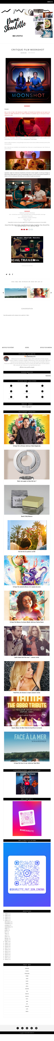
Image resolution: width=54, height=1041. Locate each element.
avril (6, 935)
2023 (6, 919)
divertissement (25, 281)
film (29, 281)
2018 (6, 946)
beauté (27, 981)
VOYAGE (27, 976)
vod (41, 281)
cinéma (12, 281)
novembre (7, 923)
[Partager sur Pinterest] (9, 274)
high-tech (27, 993)
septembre (8, 927)
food (27, 991)
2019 (6, 945)
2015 (6, 951)
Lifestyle (32, 281)
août (6, 928)
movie (39, 281)
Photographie (27, 973)
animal (27, 978)
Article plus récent (8, 347)
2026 (6, 914)
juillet (6, 930)
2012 (6, 956)
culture (20, 281)
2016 (6, 949)
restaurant (27, 1006)
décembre (7, 922)
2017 (6, 948)
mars (6, 936)
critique (16, 281)
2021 (6, 941)
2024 (6, 917)
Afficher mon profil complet (27, 367)
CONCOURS (27, 968)
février (6, 938)
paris (27, 1003)
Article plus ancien (45, 347)
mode (27, 1001)
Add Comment (31, 52)
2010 (6, 959)
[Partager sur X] (6, 274)
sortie (27, 1009)
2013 (6, 954)
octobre (7, 925)
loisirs (36, 281)
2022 (6, 920)
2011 (6, 958)
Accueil (27, 347)
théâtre (27, 1011)
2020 (6, 943)
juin (6, 931)
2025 (6, 915)
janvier (7, 940)
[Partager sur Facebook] (12, 274)
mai (6, 933)
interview (27, 996)
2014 (6, 953)
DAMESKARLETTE (30, 356)
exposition (27, 988)
